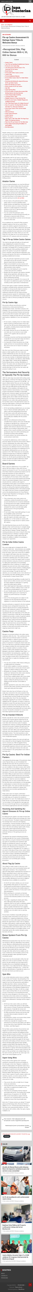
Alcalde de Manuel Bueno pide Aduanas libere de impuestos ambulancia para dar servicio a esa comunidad (15, 1169)
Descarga (7, 1136)
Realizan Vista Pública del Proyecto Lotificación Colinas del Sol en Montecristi (14, 1227)
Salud (4, 1163)
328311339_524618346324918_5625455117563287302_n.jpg (16, 1134)
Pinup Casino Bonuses (11, 113)
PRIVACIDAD (4, 1278)
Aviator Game (8, 62)
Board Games (8, 71)
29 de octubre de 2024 (8, 1173)
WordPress (21, 1289)
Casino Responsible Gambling (13, 95)
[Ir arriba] (30, 1284)
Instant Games (9, 115)
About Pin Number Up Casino (13, 84)
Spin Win (7, 88)
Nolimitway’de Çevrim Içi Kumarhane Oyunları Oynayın (17, 1126)
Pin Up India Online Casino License (14, 72)
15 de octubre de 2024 (8, 1231)
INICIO (3, 1273)
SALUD (4, 1144)
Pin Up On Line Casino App (12, 66)
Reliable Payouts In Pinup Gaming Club (15, 98)
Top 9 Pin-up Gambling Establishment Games (17, 64)
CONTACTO (4, 1275)
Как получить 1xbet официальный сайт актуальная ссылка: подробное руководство (16, 1119)
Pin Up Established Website (12, 76)
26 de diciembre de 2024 (8, 45)
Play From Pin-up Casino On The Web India (16, 122)
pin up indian (21, 198)
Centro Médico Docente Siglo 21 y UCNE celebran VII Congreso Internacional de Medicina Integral (15, 1257)
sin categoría (6, 34)
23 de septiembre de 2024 (9, 1261)
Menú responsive (30, 1)
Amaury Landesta (20, 45)
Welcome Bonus (9, 112)
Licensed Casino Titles (11, 96)
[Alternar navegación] (3, 21)
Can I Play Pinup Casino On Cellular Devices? (17, 103)
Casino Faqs (8, 74)
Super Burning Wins (10, 89)
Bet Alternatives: (9, 127)
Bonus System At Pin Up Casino (13, 86)
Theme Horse (18, 1287)
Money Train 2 (9, 117)
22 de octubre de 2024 (8, 1201)
